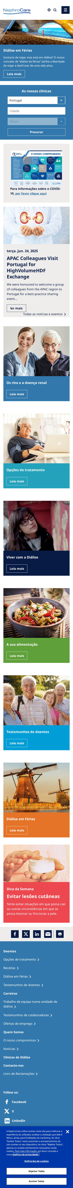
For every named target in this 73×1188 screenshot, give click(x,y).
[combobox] (26, 23)
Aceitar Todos (36, 1181)
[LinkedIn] (37, 934)
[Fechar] (67, 1131)
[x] (26, 934)
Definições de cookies (36, 1161)
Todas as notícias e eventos (43, 314)
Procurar (36, 132)
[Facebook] (15, 934)
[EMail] (48, 934)
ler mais (16, 308)
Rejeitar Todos (37, 1171)
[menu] (65, 10)
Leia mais (14, 74)
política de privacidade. (26, 1154)
